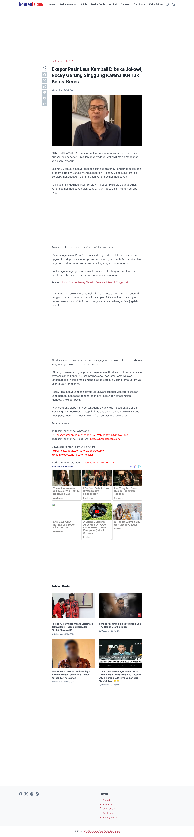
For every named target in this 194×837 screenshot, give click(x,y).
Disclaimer (108, 813)
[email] (44, 103)
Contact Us (108, 808)
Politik (83, 4)
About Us (107, 804)
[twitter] (44, 80)
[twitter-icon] (26, 794)
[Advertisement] (97, 34)
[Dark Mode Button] (167, 4)
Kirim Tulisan (156, 4)
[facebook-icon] (20, 794)
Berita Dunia (98, 4)
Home (51, 4)
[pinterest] (44, 98)
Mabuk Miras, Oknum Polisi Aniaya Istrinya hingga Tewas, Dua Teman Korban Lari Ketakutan (71, 674)
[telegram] (44, 92)
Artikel (113, 4)
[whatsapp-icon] (37, 794)
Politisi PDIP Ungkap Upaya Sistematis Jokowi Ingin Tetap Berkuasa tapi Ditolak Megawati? (72, 627)
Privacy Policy (110, 817)
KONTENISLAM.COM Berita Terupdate (102, 831)
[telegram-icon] (31, 794)
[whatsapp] (44, 86)
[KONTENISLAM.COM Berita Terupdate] (31, 4)
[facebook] (44, 74)
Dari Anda (139, 4)
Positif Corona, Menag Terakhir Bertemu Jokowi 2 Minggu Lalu (95, 282)
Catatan (125, 4)
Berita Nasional (67, 4)
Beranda (106, 800)
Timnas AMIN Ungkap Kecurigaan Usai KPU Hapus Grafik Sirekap (120, 625)
